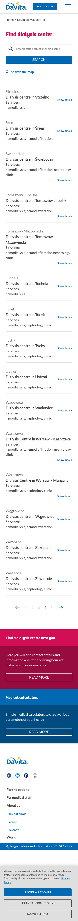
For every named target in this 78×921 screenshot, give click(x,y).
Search (39, 59)
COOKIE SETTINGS (38, 913)
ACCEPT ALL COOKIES (38, 892)
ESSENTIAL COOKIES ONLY (38, 903)
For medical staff (19, 797)
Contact (13, 830)
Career (12, 822)
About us (13, 805)
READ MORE (39, 677)
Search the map (22, 72)
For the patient (18, 789)
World (11, 837)
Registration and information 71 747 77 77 (41, 846)
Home (10, 19)
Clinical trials (16, 814)
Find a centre (45, 6)
